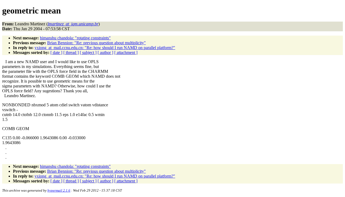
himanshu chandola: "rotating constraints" (75, 38)
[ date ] (56, 52)
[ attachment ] (125, 52)
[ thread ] (71, 52)
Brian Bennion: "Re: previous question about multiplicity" (96, 42)
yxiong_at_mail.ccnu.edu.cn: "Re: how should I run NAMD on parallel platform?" (104, 47)
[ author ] (105, 52)
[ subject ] (88, 52)
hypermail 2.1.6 (58, 190)
